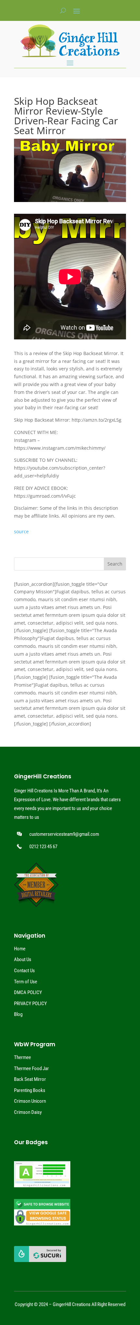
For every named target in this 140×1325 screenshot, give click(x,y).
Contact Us (24, 971)
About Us (22, 959)
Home (19, 949)
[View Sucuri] (40, 1260)
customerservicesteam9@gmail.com (64, 834)
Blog (18, 1014)
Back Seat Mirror (30, 1079)
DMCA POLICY (28, 992)
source (21, 531)
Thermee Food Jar (31, 1068)
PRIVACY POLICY (30, 1003)
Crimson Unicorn (30, 1101)
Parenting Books (29, 1090)
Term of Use (25, 982)
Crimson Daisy (28, 1112)
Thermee (22, 1057)
